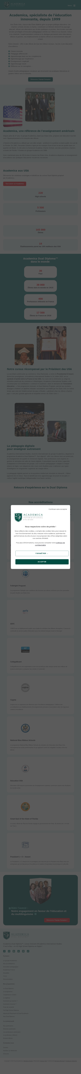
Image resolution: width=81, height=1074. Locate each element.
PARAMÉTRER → (42, 553)
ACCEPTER (42, 562)
